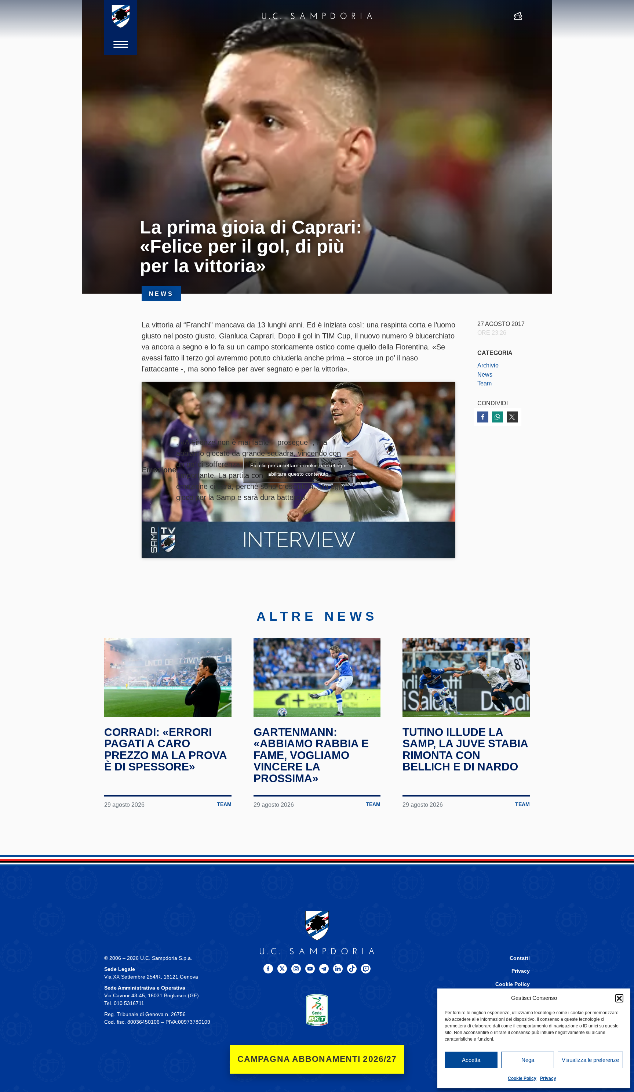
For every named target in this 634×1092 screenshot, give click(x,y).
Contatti (520, 958)
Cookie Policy (522, 1078)
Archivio (488, 365)
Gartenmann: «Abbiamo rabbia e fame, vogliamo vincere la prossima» (311, 755)
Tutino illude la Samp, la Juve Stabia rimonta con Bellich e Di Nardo (465, 749)
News (484, 374)
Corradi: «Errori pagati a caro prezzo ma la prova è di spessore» (165, 749)
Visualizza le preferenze (590, 1060)
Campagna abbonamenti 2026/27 (317, 1059)
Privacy (548, 1078)
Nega (527, 1060)
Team (484, 383)
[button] (619, 998)
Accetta (471, 1060)
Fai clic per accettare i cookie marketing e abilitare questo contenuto (298, 469)
